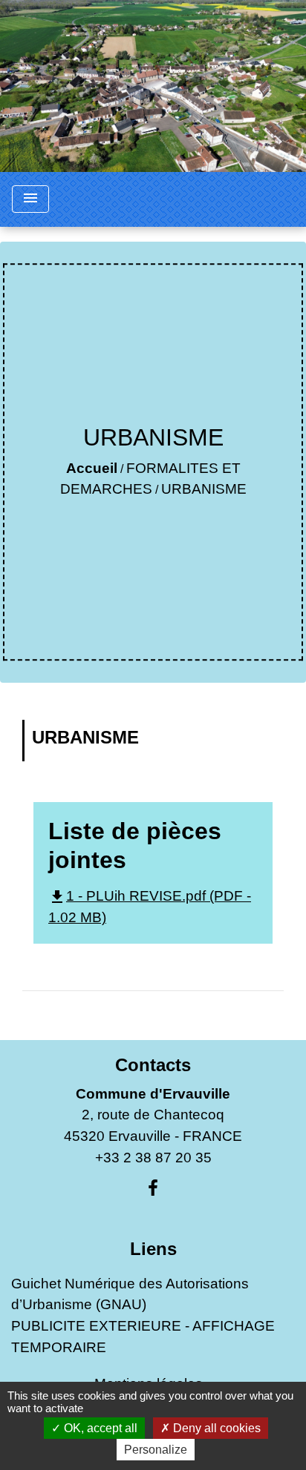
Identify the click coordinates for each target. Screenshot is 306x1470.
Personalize (155, 1449)
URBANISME (204, 489)
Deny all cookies (215, 1428)
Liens (153, 1249)
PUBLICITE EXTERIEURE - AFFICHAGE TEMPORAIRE (143, 1336)
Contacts (153, 1065)
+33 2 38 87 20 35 (153, 1157)
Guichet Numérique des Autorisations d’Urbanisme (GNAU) (130, 1294)
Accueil (91, 468)
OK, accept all (99, 1428)
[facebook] (153, 1188)
